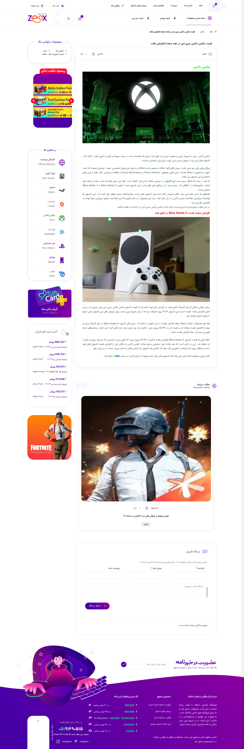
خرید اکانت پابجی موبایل (160, 724)
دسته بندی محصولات (196, 18)
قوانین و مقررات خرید (162, 717)
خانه (201, 5)
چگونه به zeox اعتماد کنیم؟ (160, 705)
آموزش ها (60, 51)
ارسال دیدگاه (95, 606)
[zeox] (37, 18)
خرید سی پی (138, 18)
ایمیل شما (156, 568)
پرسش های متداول (138, 5)
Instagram (67, 741)
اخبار (202, 31)
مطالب (44, 54)
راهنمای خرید (158, 5)
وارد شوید (35, 5)
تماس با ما (188, 5)
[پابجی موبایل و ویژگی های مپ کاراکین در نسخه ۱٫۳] (146, 449)
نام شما (200, 568)
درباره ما (174, 5)
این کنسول (170, 181)
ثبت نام (56, 5)
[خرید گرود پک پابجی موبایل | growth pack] (52, 100)
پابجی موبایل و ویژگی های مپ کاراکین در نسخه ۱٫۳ (146, 516)
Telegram (84, 741)
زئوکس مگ (115, 5)
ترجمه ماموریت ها (56, 54)
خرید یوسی (165, 18)
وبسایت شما (114, 568)
